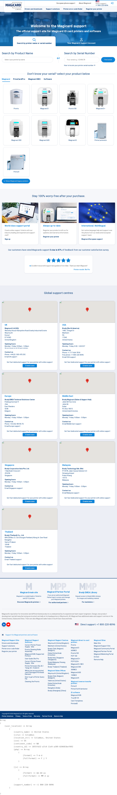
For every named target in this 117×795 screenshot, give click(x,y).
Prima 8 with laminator (79, 689)
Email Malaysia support (70, 493)
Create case (29, 366)
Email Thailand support (13, 559)
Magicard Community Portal (104, 649)
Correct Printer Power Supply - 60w (33, 646)
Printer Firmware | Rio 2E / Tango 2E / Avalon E (34, 667)
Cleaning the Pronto (32, 681)
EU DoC (96, 657)
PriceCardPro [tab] (19, 79)
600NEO (74, 650)
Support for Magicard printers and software (21, 635)
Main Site (97, 643)
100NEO (74, 675)
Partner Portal (47, 716)
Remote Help (98, 659)
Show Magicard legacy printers (16, 181)
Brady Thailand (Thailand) (57, 667)
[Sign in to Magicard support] (112, 3)
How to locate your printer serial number (79, 65)
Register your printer (94, 9)
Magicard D (75, 648)
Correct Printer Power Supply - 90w (33, 662)
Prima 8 (74, 686)
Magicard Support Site (102, 646)
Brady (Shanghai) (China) (57, 691)
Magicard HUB (76, 695)
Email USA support (69, 357)
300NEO (74, 669)
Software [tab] (48, 79)
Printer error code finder (72, 9)
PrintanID (74, 703)
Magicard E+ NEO (77, 664)
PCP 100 (74, 656)
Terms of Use (27, 716)
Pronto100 (75, 653)
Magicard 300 (76, 667)
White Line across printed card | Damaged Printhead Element (34, 672)
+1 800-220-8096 (102, 5)
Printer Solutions (7, 716)
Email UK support (11, 357)
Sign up (7, 239)
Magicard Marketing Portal (103, 654)
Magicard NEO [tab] (34, 79)
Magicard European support (92, 239)
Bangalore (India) (54, 688)
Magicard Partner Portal (103, 651)
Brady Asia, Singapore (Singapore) (56, 658)
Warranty (37, 716)
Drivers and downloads (33, 9)
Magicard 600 (76, 672)
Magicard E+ (75, 659)
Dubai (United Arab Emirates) (54, 654)
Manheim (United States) (57, 646)
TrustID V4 (75, 698)
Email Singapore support (14, 488)
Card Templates (77, 701)
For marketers (87, 602)
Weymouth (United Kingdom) (58, 643)
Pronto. (73, 645)
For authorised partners (58, 602)
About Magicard (85, 3)
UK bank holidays (22, 348)
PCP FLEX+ (75, 661)
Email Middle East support (71, 424)
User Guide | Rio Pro (32, 659)
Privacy (18, 716)
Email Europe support (12, 426)
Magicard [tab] (6, 79)
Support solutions (53, 9)
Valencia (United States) (57, 681)
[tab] (34, 41)
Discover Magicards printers (28, 602)
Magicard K (75, 678)
